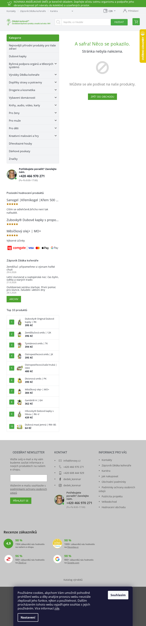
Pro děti (14, 128)
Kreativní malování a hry (24, 136)
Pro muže (15, 120)
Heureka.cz (73, 547)
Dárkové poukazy (19, 151)
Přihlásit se (20, 500)
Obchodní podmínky (114, 481)
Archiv (13, 299)
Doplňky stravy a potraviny (25, 82)
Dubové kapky (18, 56)
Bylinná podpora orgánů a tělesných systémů (31, 65)
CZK (110, 11)
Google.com (73, 562)
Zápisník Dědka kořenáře (33, 11)
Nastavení (28, 617)
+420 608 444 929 (73, 473)
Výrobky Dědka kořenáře (24, 74)
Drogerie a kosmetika (22, 90)
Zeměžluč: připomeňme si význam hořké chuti (31, 268)
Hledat (119, 22)
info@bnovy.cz (72, 460)
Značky (13, 158)
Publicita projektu (112, 496)
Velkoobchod (109, 501)
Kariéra (54, 11)
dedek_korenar (72, 479)
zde (56, 608)
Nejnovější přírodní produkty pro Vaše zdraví (32, 47)
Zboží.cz (22, 562)
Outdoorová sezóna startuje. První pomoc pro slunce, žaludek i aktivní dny (31, 288)
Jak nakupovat (110, 476)
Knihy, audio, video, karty (24, 105)
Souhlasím (118, 595)
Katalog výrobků (73, 579)
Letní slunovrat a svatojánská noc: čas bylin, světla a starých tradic (33, 278)
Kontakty (11, 11)
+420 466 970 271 (32, 176)
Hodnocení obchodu (114, 507)
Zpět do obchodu (102, 96)
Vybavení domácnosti (22, 97)
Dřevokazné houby (20, 143)
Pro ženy (14, 113)
